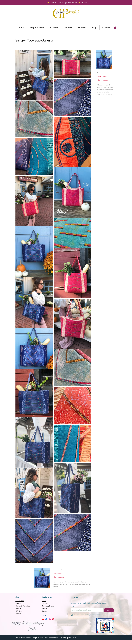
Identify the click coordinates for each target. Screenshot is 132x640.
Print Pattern (102, 76)
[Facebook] (46, 619)
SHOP (83, 3)
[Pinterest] (53, 619)
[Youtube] (43, 619)
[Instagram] (49, 619)
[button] (115, 27)
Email (73, 606)
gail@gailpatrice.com (106, 90)
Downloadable (103, 80)
